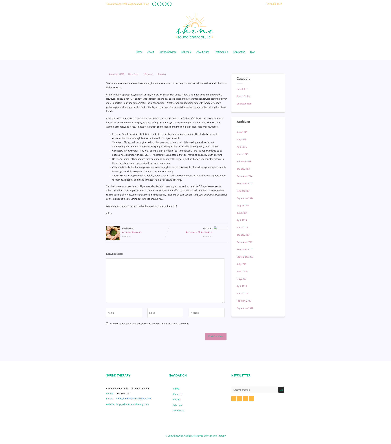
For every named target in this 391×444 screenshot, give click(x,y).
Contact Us (239, 52)
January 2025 (243, 168)
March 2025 (242, 154)
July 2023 (241, 264)
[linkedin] (164, 4)
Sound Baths (243, 96)
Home (139, 52)
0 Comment (148, 74)
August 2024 (243, 205)
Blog (252, 52)
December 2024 (244, 176)
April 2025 (242, 146)
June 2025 (242, 132)
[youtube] (159, 4)
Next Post (199, 230)
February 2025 (244, 161)
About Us (177, 394)
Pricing (176, 399)
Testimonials (221, 52)
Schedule (186, 52)
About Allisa (202, 52)
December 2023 (244, 242)
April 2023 (242, 286)
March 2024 (242, 227)
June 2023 (242, 271)
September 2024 (245, 198)
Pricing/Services (167, 52)
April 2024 (242, 220)
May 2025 (241, 139)
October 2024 (243, 190)
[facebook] (154, 4)
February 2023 (244, 300)
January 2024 (243, 234)
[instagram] (169, 4)
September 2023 (245, 256)
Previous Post (132, 230)
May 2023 (241, 278)
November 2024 (245, 183)
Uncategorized (244, 103)
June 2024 (242, 212)
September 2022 (245, 308)
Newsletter (161, 74)
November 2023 (245, 249)
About (150, 52)
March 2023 (242, 293)
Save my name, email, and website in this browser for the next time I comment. (149, 323)
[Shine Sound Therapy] (194, 42)
